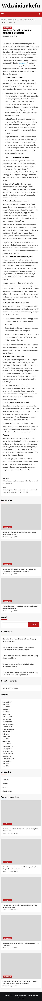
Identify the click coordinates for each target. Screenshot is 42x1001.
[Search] (39, 14)
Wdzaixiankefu (21, 6)
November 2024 (8, 753)
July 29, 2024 (13, 36)
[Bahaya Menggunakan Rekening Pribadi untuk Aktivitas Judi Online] (21, 928)
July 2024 (6, 763)
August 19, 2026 (13, 537)
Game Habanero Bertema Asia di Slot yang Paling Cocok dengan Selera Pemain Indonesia (19, 570)
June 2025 (6, 736)
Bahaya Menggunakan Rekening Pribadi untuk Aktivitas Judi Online (18, 665)
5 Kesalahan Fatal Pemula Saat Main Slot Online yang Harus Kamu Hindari (20, 657)
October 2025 (7, 726)
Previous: (20, 481)
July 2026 (6, 704)
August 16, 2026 (13, 574)
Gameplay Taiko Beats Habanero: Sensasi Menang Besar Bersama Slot (19, 640)
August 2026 (7, 702)
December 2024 (8, 751)
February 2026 (8, 717)
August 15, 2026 (13, 611)
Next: (20, 489)
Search (4, 617)
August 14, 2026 (13, 948)
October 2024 (7, 756)
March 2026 (7, 714)
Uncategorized (7, 27)
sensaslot (22, 63)
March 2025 (7, 744)
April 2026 (6, 712)
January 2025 (7, 749)
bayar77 (5, 787)
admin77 (6, 779)
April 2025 (6, 741)
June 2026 (6, 707)
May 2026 (6, 709)
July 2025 (6, 734)
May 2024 (6, 766)
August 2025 (7, 731)
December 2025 (8, 722)
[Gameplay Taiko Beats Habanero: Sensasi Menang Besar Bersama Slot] (21, 517)
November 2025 (8, 724)
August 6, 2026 (13, 986)
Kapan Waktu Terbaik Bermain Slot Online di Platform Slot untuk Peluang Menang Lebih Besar (20, 673)
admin (6, 36)
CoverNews (30, 995)
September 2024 (8, 758)
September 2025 (8, 729)
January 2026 (7, 719)
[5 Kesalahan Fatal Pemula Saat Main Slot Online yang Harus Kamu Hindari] (21, 591)
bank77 (5, 783)
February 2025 (8, 746)
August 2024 (7, 761)
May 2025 (6, 739)
